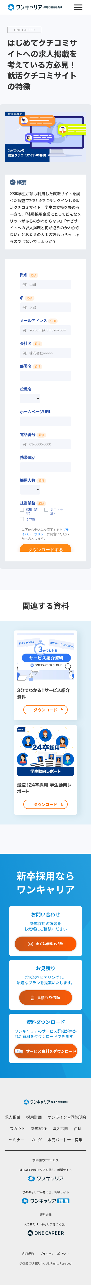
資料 (78, 1128)
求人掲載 (12, 1117)
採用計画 (34, 1117)
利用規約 (28, 1254)
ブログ (36, 1139)
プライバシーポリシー (54, 1254)
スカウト (17, 1128)
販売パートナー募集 (65, 1139)
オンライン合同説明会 (67, 1117)
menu (78, 7)
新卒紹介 (39, 1128)
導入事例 (60, 1128)
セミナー (16, 1139)
